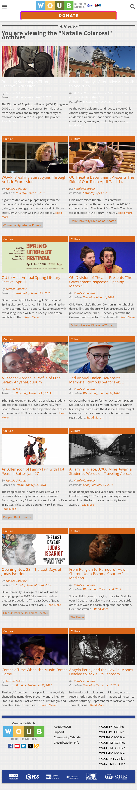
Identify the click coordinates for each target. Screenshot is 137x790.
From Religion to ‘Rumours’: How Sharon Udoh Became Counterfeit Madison (98, 573)
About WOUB (62, 727)
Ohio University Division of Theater (93, 221)
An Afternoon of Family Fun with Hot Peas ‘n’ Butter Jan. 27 (33, 471)
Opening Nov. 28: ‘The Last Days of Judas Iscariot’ (31, 571)
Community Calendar (68, 737)
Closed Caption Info (66, 742)
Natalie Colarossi (16, 93)
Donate (68, 15)
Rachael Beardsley (92, 97)
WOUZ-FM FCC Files (112, 764)
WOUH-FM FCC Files (112, 753)
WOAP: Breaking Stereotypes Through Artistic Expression (34, 179)
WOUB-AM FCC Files (112, 737)
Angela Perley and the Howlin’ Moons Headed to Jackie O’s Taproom (101, 672)
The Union (77, 617)
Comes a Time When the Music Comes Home (34, 672)
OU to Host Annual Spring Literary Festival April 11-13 (31, 279)
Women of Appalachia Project (22, 225)
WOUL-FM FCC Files (112, 758)
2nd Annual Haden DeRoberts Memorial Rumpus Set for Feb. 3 (96, 380)
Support (59, 732)
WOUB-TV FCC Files (111, 727)
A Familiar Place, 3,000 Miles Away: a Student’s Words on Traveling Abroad (100, 471)
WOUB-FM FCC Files (112, 742)
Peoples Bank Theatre (17, 517)
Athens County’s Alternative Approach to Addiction (101, 84)
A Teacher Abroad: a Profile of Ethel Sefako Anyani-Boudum (32, 380)
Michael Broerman (85, 93)
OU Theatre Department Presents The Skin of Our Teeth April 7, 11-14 (101, 179)
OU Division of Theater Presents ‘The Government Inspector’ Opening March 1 (100, 281)
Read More (9, 121)
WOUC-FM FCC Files (112, 748)
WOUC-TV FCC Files (111, 732)
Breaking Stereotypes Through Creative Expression (28, 84)
